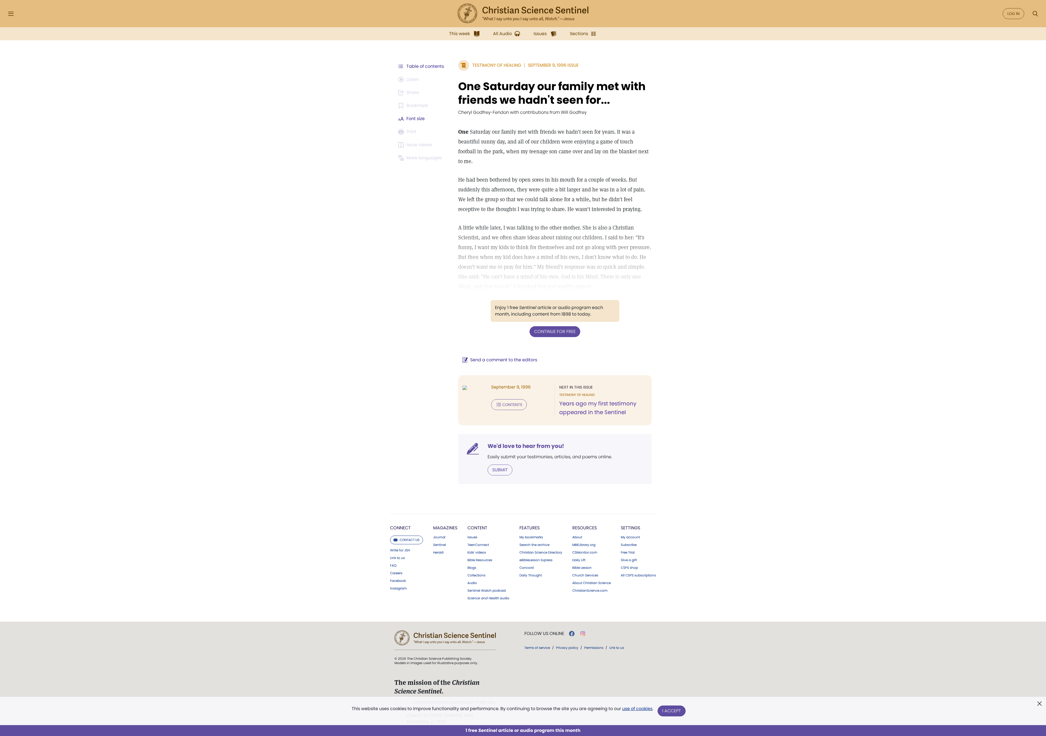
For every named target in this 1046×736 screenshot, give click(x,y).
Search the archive (534, 544)
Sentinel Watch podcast (486, 590)
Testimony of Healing (496, 65)
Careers (396, 573)
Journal (439, 537)
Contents (512, 404)
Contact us (409, 540)
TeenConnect (478, 544)
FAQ (393, 565)
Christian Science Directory (540, 552)
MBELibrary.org (583, 544)
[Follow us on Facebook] (571, 633)
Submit (500, 470)
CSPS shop (629, 567)
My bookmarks (531, 537)
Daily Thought (530, 575)
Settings (630, 528)
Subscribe (629, 544)
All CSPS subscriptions (638, 575)
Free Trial (628, 552)
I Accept (671, 711)
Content (477, 528)
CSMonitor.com (584, 552)
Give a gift (629, 560)
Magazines (445, 528)
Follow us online (544, 633)
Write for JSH (400, 550)
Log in (1013, 13)
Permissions (593, 647)
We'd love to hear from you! (526, 446)
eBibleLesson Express (535, 560)
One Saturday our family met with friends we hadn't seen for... (552, 93)
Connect (400, 528)
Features (529, 528)
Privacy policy (567, 647)
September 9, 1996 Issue (553, 65)
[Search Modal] (1035, 13)
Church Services (585, 575)
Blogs (471, 567)
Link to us (397, 558)
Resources (584, 528)
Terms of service (537, 647)
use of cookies (637, 709)
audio (488, 598)
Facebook (398, 580)
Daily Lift (578, 560)
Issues (472, 537)
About (577, 537)
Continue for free (555, 331)
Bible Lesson (582, 567)
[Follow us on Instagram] (582, 633)
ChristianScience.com (589, 590)
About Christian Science (591, 583)
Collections (476, 575)
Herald (438, 552)
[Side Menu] (10, 13)
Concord (526, 567)
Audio (472, 583)
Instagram (398, 588)
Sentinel (439, 544)
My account (630, 537)
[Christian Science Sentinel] (523, 14)
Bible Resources (479, 560)
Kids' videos (476, 552)
